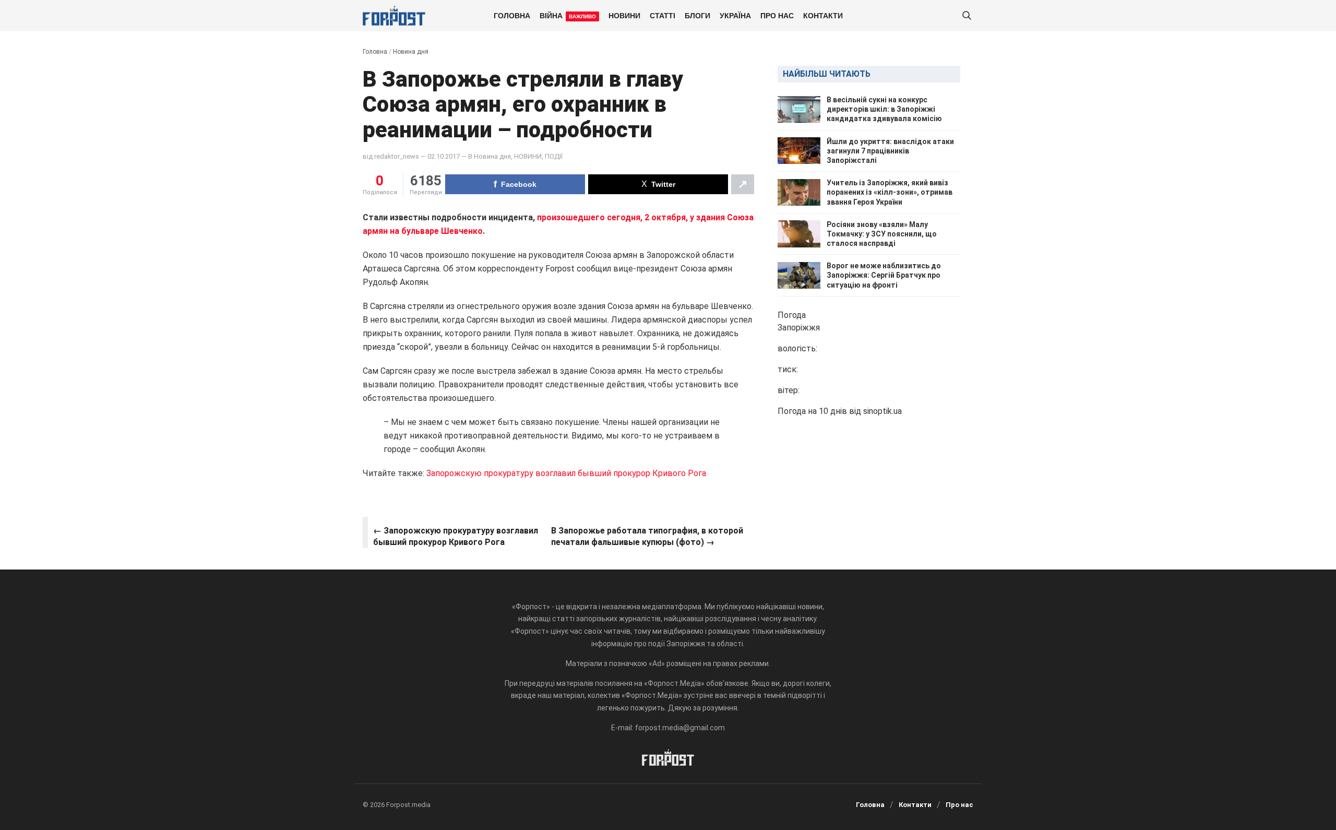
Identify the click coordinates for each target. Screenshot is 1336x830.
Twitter (663, 184)
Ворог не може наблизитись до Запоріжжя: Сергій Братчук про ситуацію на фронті (884, 275)
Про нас (777, 15)
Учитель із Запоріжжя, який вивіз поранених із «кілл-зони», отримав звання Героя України (889, 192)
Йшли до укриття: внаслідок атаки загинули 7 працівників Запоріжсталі (890, 150)
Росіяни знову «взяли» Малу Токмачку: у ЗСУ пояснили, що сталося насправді (882, 233)
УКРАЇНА (735, 15)
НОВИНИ (624, 15)
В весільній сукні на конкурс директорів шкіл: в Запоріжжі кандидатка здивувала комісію (884, 109)
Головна (512, 15)
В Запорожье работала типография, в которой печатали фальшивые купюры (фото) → (647, 536)
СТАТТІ (662, 15)
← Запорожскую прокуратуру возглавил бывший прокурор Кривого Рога (455, 536)
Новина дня (410, 51)
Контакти (823, 15)
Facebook (518, 184)
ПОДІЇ (554, 156)
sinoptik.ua (882, 411)
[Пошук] (966, 15)
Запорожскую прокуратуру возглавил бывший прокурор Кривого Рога (565, 473)
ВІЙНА (568, 15)
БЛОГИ (697, 15)
